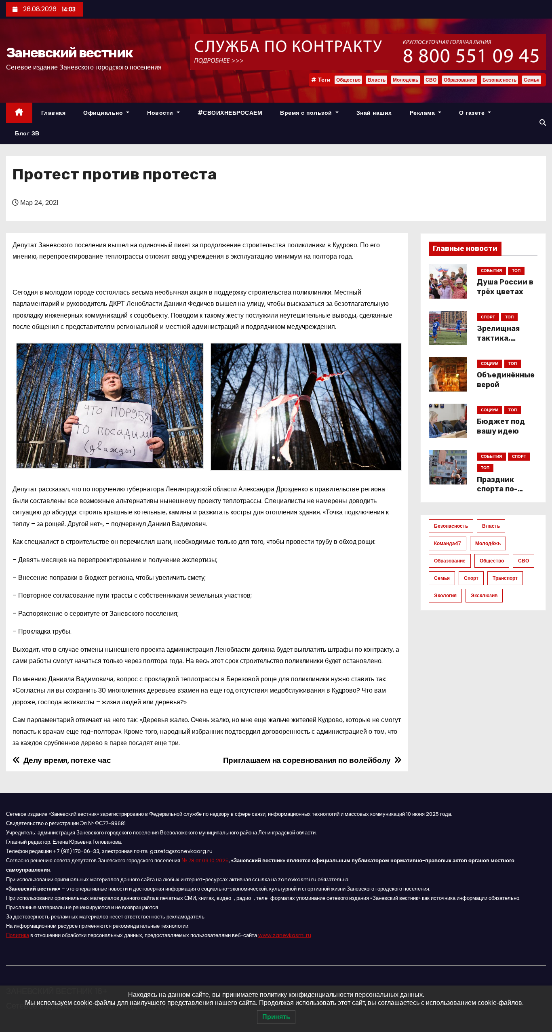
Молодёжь (405, 79)
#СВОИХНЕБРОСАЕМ (230, 113)
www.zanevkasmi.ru (284, 935)
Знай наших (374, 113)
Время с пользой (307, 113)
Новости (161, 113)
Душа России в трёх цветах (505, 287)
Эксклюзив (484, 595)
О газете (473, 113)
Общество (348, 79)
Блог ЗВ (27, 133)
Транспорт (505, 578)
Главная (53, 113)
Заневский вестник (69, 52)
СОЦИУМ (489, 363)
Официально (104, 113)
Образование (459, 79)
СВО (431, 79)
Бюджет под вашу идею (501, 426)
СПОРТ (488, 317)
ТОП (516, 270)
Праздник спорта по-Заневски (497, 489)
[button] (542, 122)
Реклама (423, 113)
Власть (377, 79)
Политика (17, 935)
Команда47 (447, 543)
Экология (445, 595)
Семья (531, 79)
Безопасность (499, 79)
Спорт (471, 578)
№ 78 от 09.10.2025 (205, 860)
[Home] (19, 113)
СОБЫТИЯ (491, 270)
